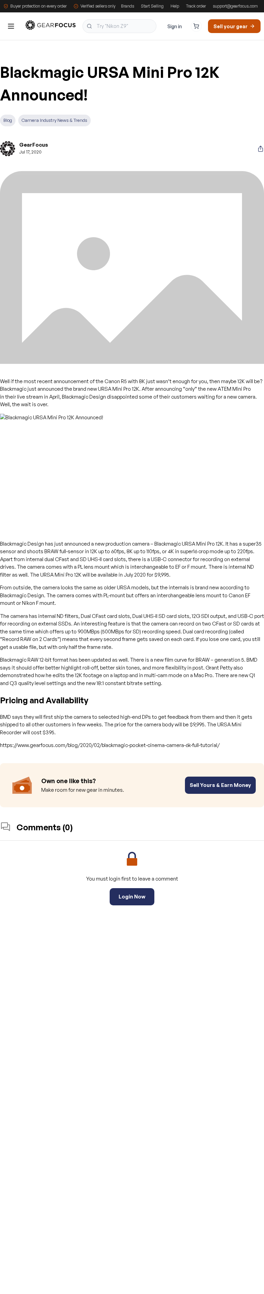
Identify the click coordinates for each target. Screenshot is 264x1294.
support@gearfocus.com (235, 6)
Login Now (132, 896)
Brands (127, 6)
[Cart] (196, 26)
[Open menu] (11, 26)
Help (174, 6)
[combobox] (119, 26)
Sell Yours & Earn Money (220, 785)
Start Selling (152, 6)
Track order (196, 6)
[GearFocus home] (50, 26)
